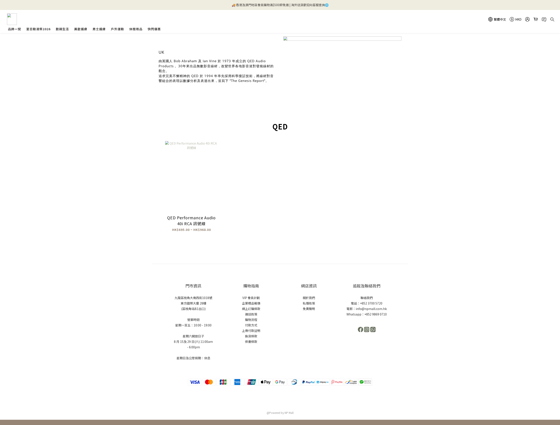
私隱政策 (309, 303)
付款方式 (251, 325)
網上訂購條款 (251, 308)
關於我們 (309, 298)
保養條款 (251, 341)
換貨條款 (251, 336)
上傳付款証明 (251, 330)
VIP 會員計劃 (251, 298)
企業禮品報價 (251, 303)
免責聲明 (309, 308)
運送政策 (251, 314)
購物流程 (251, 319)
